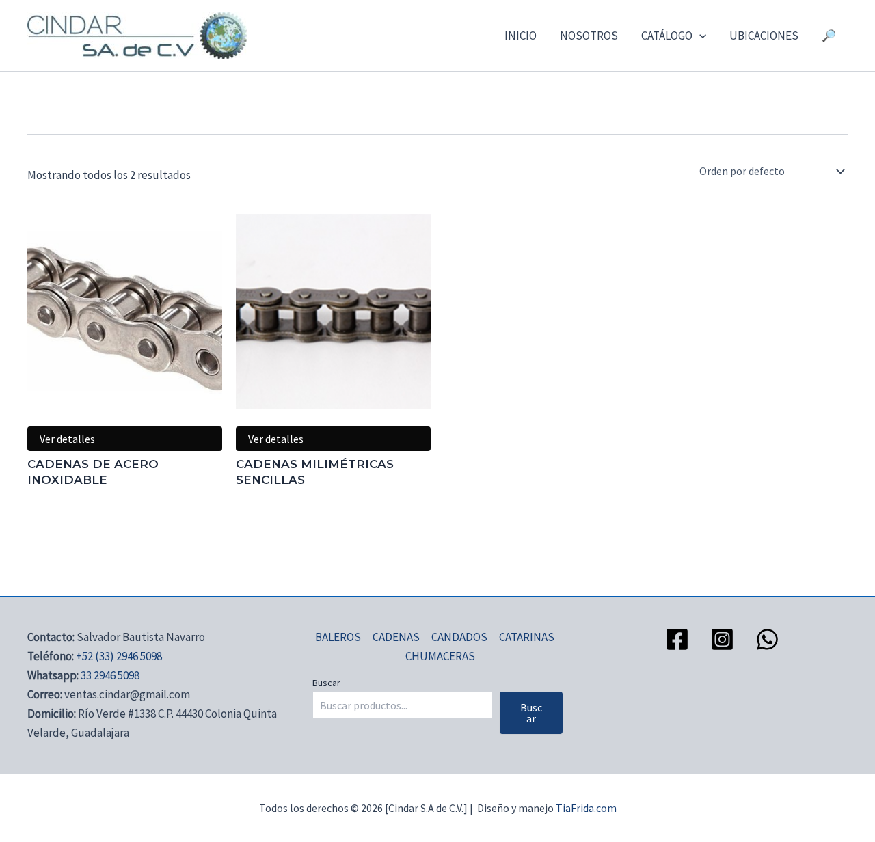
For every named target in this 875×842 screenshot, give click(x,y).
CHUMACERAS (440, 656)
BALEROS (338, 636)
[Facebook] (677, 639)
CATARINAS (526, 636)
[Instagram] (722, 639)
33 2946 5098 (110, 675)
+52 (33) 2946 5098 (119, 656)
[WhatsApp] (767, 639)
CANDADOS (459, 636)
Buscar (326, 683)
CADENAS (396, 636)
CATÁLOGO (666, 35)
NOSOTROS (589, 35)
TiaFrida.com (586, 808)
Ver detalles (67, 439)
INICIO (520, 35)
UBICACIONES (763, 35)
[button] (699, 35)
